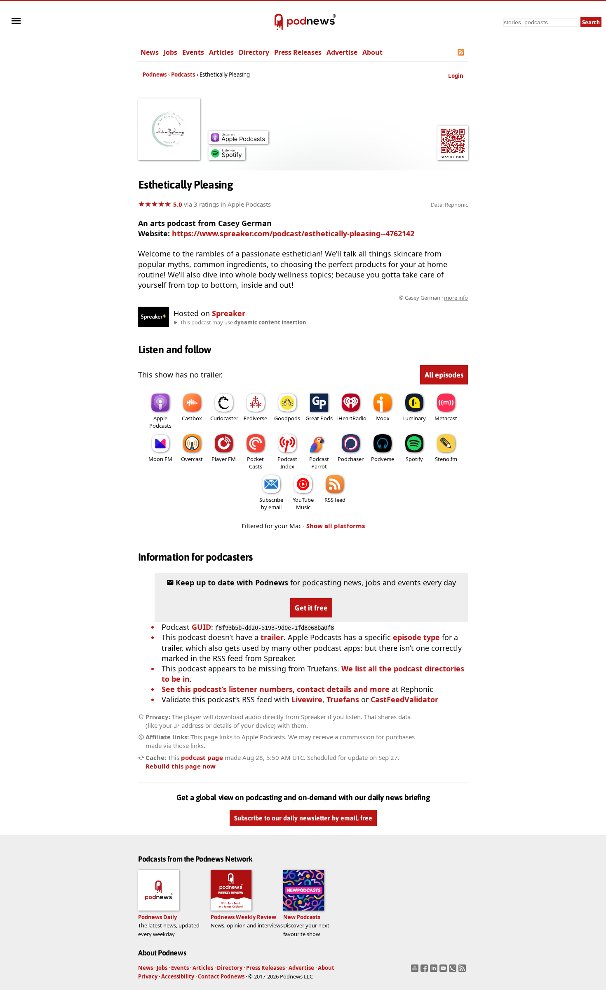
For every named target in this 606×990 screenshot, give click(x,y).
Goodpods (287, 418)
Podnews (155, 74)
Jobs (170, 52)
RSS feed (334, 499)
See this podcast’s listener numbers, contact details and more (276, 689)
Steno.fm (446, 459)
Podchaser (351, 459)
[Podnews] (278, 22)
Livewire (306, 699)
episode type (416, 637)
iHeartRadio (351, 418)
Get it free (311, 607)
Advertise (341, 52)
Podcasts (183, 74)
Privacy (147, 976)
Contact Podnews (221, 976)
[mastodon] (415, 970)
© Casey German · (433, 297)
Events (193, 52)
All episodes (444, 374)
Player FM (223, 459)
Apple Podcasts (160, 422)
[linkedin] (434, 970)
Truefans (342, 699)
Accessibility (177, 976)
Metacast (446, 418)
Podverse (382, 459)
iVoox (383, 418)
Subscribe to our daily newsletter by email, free (303, 818)
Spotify (414, 459)
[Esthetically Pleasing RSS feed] (461, 52)
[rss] (463, 970)
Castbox (192, 418)
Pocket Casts (255, 462)
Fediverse (255, 418)
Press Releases (298, 52)
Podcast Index (287, 462)
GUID (201, 627)
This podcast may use (243, 322)
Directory (254, 52)
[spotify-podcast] (226, 157)
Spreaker (228, 313)
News (150, 52)
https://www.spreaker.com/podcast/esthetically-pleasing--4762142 (293, 233)
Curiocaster (224, 418)
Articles (221, 52)
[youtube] (444, 970)
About (372, 52)
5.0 (177, 204)
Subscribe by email (271, 503)
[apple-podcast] (238, 141)
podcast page (202, 757)
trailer (272, 637)
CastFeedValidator (404, 699)
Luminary (414, 418)
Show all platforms (335, 526)
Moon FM (160, 459)
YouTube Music (303, 503)
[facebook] (425, 970)
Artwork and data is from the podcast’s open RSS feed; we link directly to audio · (337, 297)
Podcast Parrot (319, 462)
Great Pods (319, 418)
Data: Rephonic (449, 204)
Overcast (192, 459)
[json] (453, 970)
